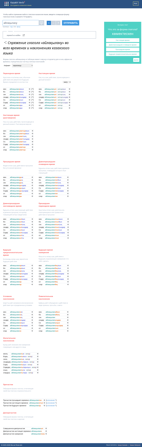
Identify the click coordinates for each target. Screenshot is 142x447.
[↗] (32, 89)
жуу (11, 27)
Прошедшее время (123, 49)
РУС (136, 3)
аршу (18, 27)
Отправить (71, 22)
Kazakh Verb (17, 2)
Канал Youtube (123, 445)
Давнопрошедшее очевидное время (122, 45)
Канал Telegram (135, 445)
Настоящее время (123, 40)
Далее (136, 60)
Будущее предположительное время (123, 54)
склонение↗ (51, 400)
